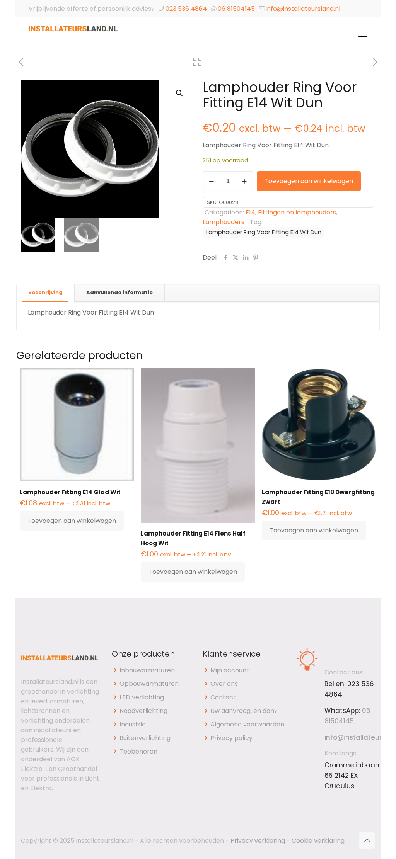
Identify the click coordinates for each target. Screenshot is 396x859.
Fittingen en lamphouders (297, 212)
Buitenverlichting (145, 737)
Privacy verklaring (257, 840)
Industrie (132, 724)
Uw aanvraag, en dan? (244, 710)
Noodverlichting (143, 710)
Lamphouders (223, 222)
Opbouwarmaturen (149, 683)
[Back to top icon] (367, 840)
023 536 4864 (186, 8)
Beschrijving (45, 292)
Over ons (224, 683)
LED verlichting (141, 697)
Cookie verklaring (318, 840)
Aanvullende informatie (119, 292)
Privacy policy (231, 737)
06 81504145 (236, 8)
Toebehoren (138, 751)
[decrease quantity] (211, 181)
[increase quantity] (244, 181)
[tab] (46, 292)
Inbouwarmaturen (147, 670)
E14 (250, 212)
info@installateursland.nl (303, 8)
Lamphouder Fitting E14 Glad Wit (70, 492)
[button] (180, 93)
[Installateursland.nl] (73, 36)
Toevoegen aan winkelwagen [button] (71, 520)
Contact (223, 697)
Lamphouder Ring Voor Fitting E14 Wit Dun (263, 232)
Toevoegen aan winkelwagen (309, 181)
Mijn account (229, 670)
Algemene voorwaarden (247, 724)
